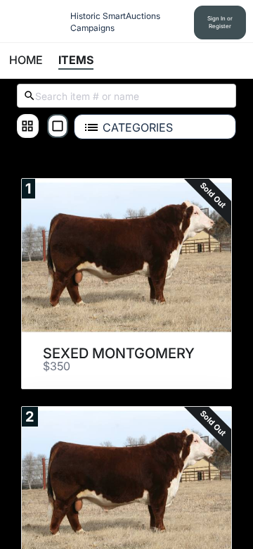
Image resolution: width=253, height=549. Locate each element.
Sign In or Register (220, 22)
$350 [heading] (56, 366)
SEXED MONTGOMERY (119, 353)
